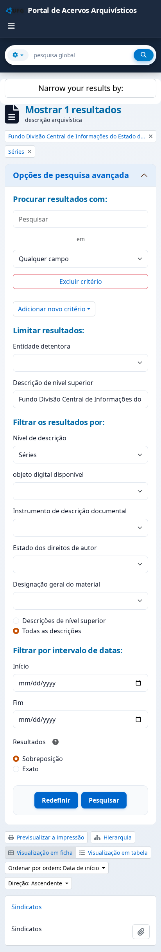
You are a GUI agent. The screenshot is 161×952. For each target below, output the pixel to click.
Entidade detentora (41, 346)
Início (21, 666)
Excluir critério (80, 281)
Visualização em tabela (117, 852)
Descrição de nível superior (53, 382)
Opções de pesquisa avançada (71, 175)
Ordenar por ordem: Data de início (54, 868)
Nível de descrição (39, 438)
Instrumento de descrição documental (70, 511)
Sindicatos (26, 907)
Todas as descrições (51, 631)
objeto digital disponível (48, 474)
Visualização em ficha (44, 852)
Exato (30, 769)
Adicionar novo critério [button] (52, 309)
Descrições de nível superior (64, 620)
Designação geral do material (56, 584)
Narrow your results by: (80, 88)
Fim (18, 702)
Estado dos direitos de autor (55, 547)
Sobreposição (42, 758)
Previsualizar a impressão (49, 837)
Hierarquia (117, 837)
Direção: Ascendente (36, 883)
